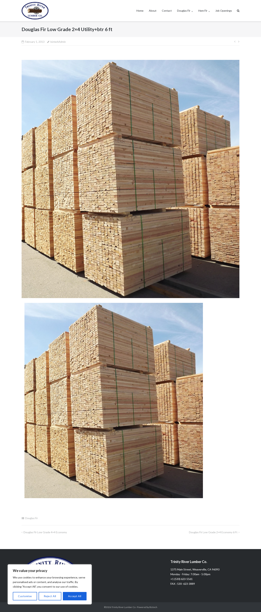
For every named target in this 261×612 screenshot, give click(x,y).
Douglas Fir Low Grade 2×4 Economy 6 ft (213, 532)
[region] (50, 584)
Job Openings (223, 10)
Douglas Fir (183, 10)
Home (139, 10)
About (152, 10)
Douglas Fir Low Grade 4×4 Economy (45, 532)
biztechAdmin (58, 41)
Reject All (50, 596)
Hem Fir (202, 10)
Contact (167, 10)
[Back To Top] (251, 602)
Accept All (74, 596)
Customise (25, 596)
